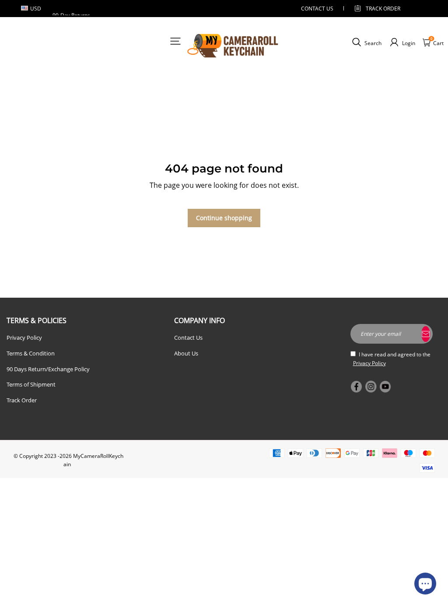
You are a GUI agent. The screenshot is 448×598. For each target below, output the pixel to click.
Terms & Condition (31, 353)
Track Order (383, 8)
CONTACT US (317, 8)
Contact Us (188, 337)
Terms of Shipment (31, 384)
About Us (186, 353)
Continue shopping (224, 218)
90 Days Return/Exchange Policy (48, 369)
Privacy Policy (24, 337)
